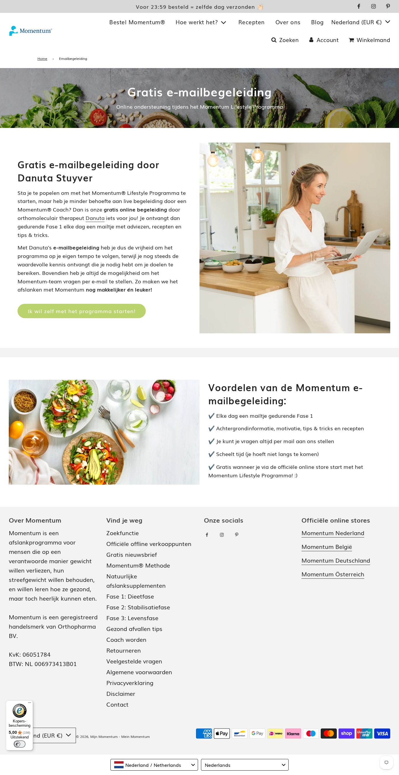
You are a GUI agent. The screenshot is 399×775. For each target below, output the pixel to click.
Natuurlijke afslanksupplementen (136, 580)
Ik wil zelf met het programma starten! (82, 311)
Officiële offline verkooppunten (148, 543)
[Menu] (29, 704)
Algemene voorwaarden (139, 671)
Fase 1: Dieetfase (130, 596)
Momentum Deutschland (335, 560)
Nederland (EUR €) (357, 22)
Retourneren (123, 650)
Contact (117, 704)
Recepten (251, 22)
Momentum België (326, 546)
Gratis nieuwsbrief (131, 554)
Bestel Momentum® (137, 22)
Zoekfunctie (122, 532)
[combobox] (154, 765)
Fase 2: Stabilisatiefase (138, 606)
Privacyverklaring (129, 682)
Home (42, 58)
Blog (317, 22)
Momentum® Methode (138, 565)
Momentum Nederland (332, 532)
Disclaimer (120, 693)
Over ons (288, 22)
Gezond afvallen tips (134, 628)
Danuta (95, 217)
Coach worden (126, 639)
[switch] (19, 744)
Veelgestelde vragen (134, 660)
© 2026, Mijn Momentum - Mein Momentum (113, 736)
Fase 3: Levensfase (132, 617)
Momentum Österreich (332, 573)
